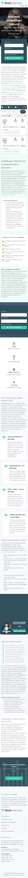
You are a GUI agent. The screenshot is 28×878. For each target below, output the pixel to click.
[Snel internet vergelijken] (11, 2)
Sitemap (3, 828)
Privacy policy (5, 825)
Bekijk (15, 132)
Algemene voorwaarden (8, 822)
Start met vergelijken (7, 831)
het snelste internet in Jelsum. (9, 87)
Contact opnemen (6, 819)
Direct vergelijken (14, 778)
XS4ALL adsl (20, 693)
